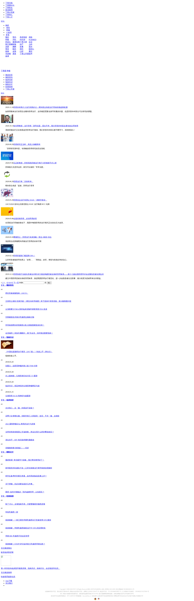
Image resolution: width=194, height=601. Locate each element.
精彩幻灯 (9, 84)
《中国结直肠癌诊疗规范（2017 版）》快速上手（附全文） (29, 352)
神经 (7, 25)
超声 (30, 54)
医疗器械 (9, 44)
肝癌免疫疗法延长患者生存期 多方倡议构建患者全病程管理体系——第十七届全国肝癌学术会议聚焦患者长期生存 (58, 274)
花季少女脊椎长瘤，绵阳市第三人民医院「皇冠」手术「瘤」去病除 (32, 416)
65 (12, 283)
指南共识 (9, 82)
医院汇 (31, 49)
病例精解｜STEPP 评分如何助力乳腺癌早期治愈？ (25, 544)
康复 (14, 54)
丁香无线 (9, 3)
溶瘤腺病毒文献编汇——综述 (17, 448)
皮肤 (14, 51)
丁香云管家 (9, 12)
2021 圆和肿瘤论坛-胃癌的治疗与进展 (20, 424)
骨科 (8, 28)
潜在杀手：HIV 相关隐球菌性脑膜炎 (19, 440)
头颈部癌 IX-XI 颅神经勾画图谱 (17, 396)
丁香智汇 (9, 15)
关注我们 (9, 583)
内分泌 (22, 39)
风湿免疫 (23, 37)
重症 (30, 51)
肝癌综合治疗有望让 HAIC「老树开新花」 (30, 200)
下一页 (16, 283)
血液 (7, 56)
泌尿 (7, 47)
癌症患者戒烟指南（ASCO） (16, 293)
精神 (7, 51)
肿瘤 (8, 30)
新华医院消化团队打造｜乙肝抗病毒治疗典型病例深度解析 (28, 468)
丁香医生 (9, 8)
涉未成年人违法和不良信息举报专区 (102, 596)
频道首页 (9, 75)
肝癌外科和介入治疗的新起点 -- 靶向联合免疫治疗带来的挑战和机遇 (40, 107)
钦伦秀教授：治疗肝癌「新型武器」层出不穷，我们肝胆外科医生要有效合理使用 (45, 126)
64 (10, 283)
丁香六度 (23, 42)
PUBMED (32, 40)
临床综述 (9, 80)
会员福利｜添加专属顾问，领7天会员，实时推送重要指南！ (29, 333)
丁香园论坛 (9, 5)
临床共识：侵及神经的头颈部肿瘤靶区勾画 (22, 386)
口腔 (21, 51)
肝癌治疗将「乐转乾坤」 (23, 181)
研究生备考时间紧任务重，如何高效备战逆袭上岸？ (26, 476)
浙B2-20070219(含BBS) (94, 589)
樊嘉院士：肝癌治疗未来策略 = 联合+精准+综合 (32, 237)
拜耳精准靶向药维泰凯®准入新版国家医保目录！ (24, 325)
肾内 (14, 37)
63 (8, 283)
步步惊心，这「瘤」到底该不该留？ (19, 408)
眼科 (14, 49)
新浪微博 (9, 10)
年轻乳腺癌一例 (11, 512)
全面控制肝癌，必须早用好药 (25, 219)
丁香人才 (9, 17)
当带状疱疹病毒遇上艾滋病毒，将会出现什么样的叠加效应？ (29, 432)
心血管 (9, 32)
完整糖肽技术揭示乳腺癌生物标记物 (19, 317)
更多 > (3, 285)
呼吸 (7, 39)
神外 (21, 49)
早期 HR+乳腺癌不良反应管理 (17, 536)
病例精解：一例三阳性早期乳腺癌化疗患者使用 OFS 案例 (28, 520)
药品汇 (8, 42)
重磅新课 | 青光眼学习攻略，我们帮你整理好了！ (24, 460)
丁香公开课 (24, 54)
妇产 (21, 44)
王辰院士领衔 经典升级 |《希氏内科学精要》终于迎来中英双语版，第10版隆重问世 (38, 301)
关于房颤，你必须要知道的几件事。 (19, 484)
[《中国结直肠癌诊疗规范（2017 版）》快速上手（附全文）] (7, 348)
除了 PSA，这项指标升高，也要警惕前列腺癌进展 (25, 504)
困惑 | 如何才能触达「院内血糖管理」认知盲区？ (24, 492)
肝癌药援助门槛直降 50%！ (24, 256)
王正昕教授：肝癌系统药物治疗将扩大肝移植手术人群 (35, 163)
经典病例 (9, 87)
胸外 (7, 37)
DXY (74, 589)
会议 (30, 42)
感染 (30, 37)
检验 (14, 44)
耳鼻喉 (8, 54)
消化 (14, 39)
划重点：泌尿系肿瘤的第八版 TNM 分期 (21, 366)
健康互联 (16, 42)
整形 (7, 49)
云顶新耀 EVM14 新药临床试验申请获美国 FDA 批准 (26, 309)
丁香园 (3, 71)
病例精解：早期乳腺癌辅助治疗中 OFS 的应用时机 (25, 528)
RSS (2, 93)
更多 (7, 35)
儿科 (30, 44)
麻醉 (14, 47)
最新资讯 (9, 77)
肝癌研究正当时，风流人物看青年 (26, 144)
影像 (21, 47)
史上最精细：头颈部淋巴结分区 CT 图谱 (21, 376)
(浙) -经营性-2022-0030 (108, 589)
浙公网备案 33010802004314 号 (125, 589)
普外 (30, 47)
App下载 (8, 581)
